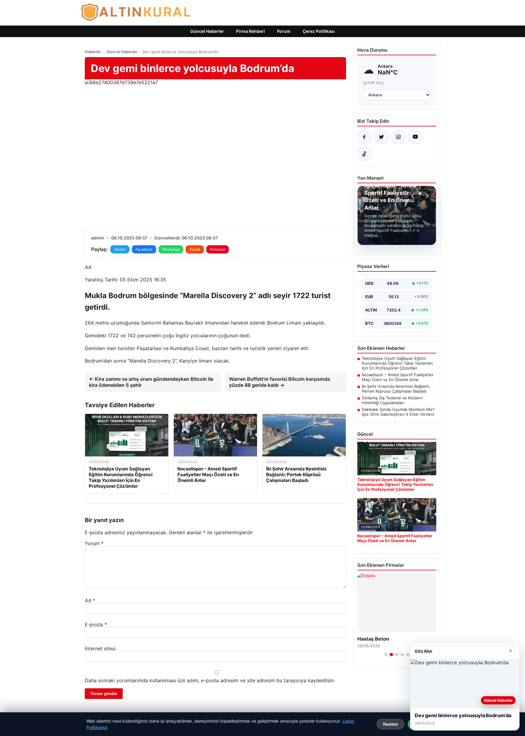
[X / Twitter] (381, 137)
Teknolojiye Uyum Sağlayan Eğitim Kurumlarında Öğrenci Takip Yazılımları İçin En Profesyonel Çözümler (397, 363)
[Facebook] (364, 137)
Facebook (144, 249)
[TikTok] (364, 154)
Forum (283, 31)
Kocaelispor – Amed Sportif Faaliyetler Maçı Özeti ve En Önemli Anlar (398, 377)
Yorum (94, 543)
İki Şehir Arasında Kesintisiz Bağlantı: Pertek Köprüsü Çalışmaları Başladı (396, 389)
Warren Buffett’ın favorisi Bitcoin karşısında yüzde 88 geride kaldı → (279, 382)
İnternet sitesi (100, 648)
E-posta (96, 624)
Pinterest (217, 249)
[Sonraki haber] (426, 196)
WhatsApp (171, 249)
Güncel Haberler (207, 31)
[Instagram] (398, 137)
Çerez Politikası (319, 31)
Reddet (390, 724)
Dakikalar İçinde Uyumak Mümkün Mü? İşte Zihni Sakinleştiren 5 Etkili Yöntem (398, 412)
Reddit (194, 249)
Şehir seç (374, 83)
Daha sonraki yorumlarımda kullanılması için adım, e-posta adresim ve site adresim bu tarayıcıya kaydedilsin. (210, 680)
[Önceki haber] (413, 196)
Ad (90, 600)
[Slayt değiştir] (386, 654)
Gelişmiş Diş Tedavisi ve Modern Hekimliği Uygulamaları (392, 400)
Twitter (120, 249)
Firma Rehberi (250, 31)
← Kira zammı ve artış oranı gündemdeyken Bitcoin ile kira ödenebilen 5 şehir (151, 382)
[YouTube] (415, 137)
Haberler (93, 51)
